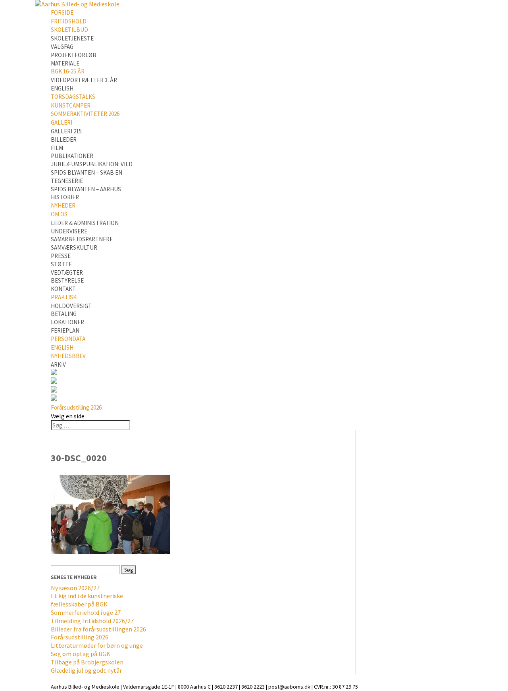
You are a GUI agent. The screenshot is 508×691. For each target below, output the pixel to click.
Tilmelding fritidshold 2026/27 (92, 621)
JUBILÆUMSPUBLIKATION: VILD (92, 164)
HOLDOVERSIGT (71, 306)
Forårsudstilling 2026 (76, 407)
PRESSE (61, 256)
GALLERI (61, 122)
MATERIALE (65, 63)
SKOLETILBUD (69, 29)
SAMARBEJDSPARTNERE (82, 239)
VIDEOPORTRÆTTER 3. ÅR (84, 80)
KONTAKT (63, 289)
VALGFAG (62, 46)
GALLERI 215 (66, 131)
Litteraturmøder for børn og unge (97, 645)
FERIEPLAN (65, 330)
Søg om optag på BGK (80, 654)
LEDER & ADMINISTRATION (85, 223)
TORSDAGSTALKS (73, 96)
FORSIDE (62, 12)
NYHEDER (63, 205)
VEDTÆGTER (67, 272)
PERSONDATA (68, 339)
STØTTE (61, 264)
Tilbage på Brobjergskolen (87, 662)
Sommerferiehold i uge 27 (86, 612)
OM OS (59, 214)
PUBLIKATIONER (72, 156)
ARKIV (58, 364)
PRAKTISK (64, 297)
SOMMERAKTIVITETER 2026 (85, 113)
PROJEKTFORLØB (73, 55)
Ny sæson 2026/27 (75, 588)
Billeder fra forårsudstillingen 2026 (98, 629)
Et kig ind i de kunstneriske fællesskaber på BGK (87, 600)
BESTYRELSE (67, 280)
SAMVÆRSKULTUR (74, 247)
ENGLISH (62, 88)
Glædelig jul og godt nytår (86, 670)
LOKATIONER (67, 322)
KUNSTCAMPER (70, 105)
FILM (57, 148)
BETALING (64, 314)
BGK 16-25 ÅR (68, 71)
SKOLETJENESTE (72, 38)
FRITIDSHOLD (69, 21)
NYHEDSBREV (68, 356)
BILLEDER (64, 139)
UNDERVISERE (69, 231)
